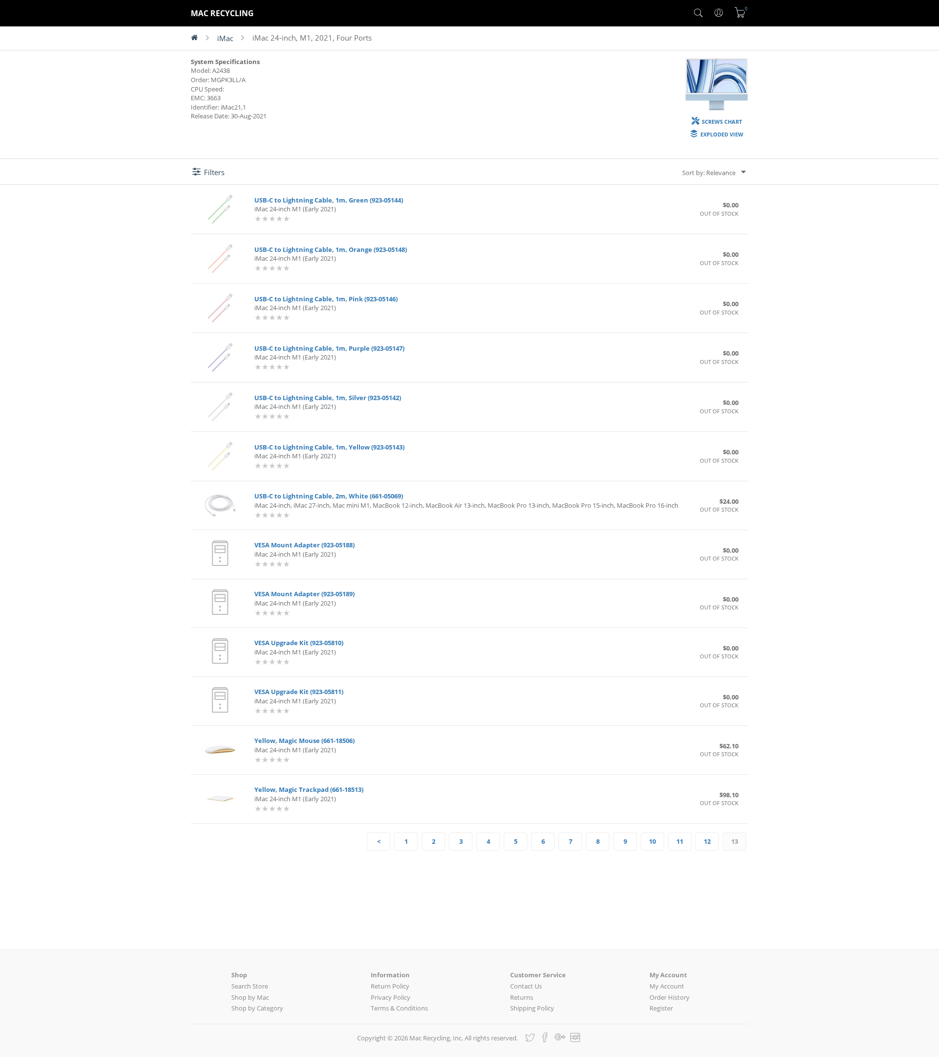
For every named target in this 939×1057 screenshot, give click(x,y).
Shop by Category (257, 1008)
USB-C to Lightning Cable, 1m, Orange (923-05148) (330, 249)
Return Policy (390, 986)
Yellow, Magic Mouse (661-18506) (304, 740)
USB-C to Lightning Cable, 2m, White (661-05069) (328, 496)
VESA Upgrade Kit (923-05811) (298, 691)
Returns (521, 997)
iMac (225, 38)
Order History (669, 997)
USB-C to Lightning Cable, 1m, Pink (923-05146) (326, 298)
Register (661, 1008)
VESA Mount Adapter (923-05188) (304, 544)
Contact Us (526, 986)
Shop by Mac (250, 997)
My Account (666, 986)
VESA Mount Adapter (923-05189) (304, 593)
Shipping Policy (532, 1008)
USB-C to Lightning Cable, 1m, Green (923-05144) (328, 200)
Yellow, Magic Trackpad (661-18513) (308, 789)
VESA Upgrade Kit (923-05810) (298, 642)
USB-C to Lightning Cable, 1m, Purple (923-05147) (329, 348)
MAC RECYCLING (222, 13)
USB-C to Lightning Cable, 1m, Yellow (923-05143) (329, 447)
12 (707, 841)
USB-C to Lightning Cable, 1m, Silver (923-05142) (327, 397)
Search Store (249, 986)
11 (679, 841)
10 (652, 841)
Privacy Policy (390, 997)
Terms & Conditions (399, 1008)
